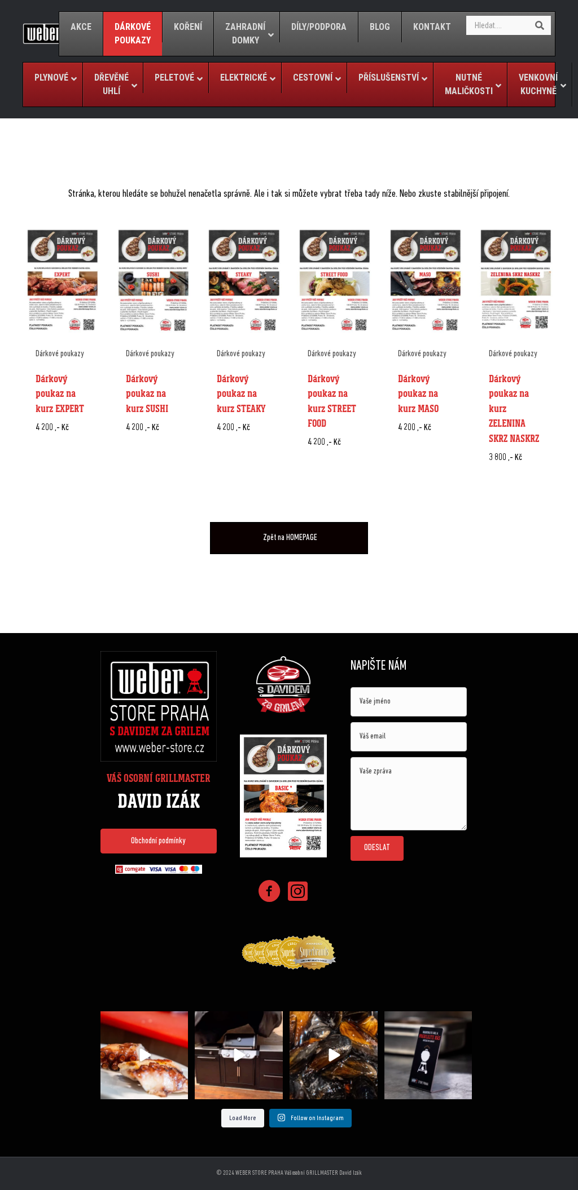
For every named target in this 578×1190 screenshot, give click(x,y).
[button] (158, 841)
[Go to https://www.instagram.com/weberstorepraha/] (297, 892)
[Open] (144, 1055)
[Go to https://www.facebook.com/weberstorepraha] (269, 893)
